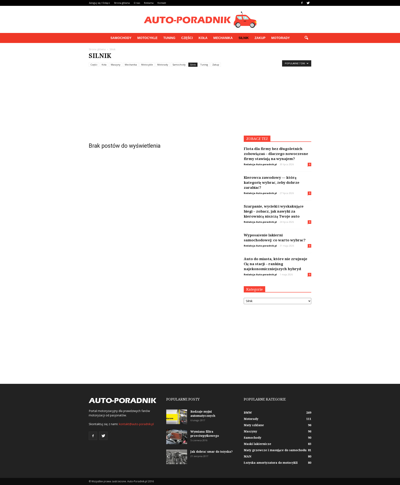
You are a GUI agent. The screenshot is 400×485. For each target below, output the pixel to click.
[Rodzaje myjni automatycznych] (176, 416)
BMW (248, 412)
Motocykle (147, 38)
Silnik (244, 38)
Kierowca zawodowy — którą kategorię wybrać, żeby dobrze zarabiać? (271, 182)
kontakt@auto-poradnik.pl (136, 424)
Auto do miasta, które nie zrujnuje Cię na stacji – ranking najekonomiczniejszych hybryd (275, 264)
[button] (306, 38)
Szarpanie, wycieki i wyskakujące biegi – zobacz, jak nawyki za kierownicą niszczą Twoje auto (274, 211)
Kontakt (162, 2)
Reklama (149, 2)
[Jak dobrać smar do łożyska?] (176, 457)
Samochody (120, 38)
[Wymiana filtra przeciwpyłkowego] (176, 437)
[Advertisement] (200, 104)
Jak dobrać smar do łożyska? (211, 451)
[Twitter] (308, 2)
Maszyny (115, 64)
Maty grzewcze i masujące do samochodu (275, 450)
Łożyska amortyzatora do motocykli (271, 462)
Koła (203, 38)
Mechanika (223, 38)
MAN (247, 456)
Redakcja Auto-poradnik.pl (260, 164)
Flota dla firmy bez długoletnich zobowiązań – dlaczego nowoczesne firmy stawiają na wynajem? (276, 154)
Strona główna (122, 2)
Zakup (260, 38)
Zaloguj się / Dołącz (99, 2)
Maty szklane (254, 425)
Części (187, 38)
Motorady (280, 38)
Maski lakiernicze (257, 444)
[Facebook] (302, 2)
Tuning (169, 38)
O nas (137, 2)
